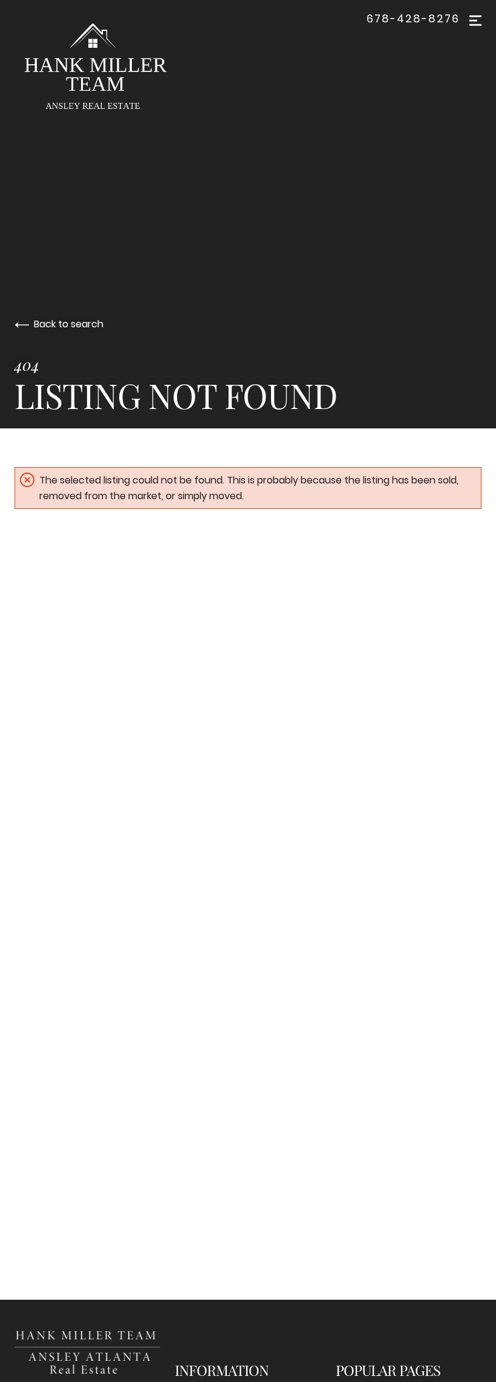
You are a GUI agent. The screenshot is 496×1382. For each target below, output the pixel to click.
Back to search (68, 324)
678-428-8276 (413, 18)
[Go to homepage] (105, 69)
